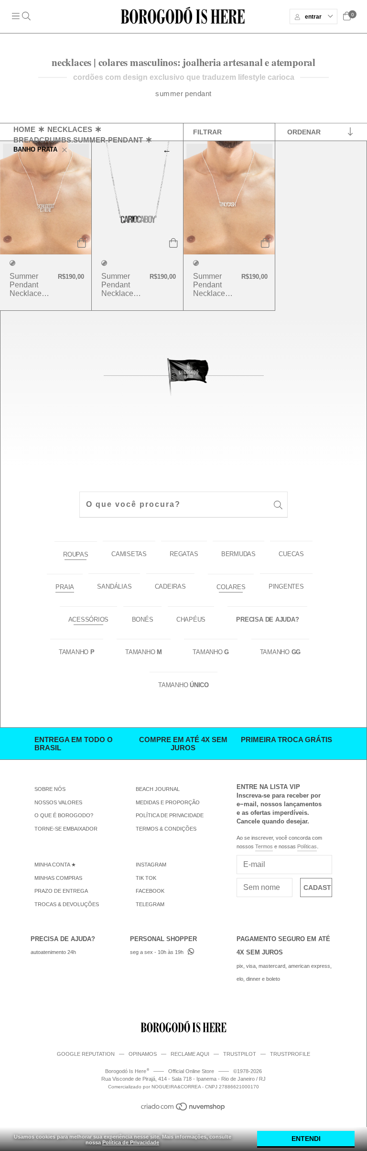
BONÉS (142, 619)
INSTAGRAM (151, 864)
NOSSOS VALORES (58, 802)
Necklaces (69, 129)
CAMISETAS (129, 554)
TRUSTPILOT (239, 1054)
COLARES (230, 587)
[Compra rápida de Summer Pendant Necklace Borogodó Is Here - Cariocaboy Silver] (173, 246)
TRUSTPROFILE (290, 1054)
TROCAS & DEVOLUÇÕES (66, 904)
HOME (24, 129)
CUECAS (291, 554)
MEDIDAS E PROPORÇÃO (168, 802)
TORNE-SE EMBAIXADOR (65, 829)
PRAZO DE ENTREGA (61, 891)
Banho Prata (35, 149)
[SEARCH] (278, 505)
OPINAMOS (143, 1054)
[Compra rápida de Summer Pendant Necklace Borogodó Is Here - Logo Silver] (82, 246)
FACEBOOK (150, 891)
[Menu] (23, 16)
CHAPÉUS (190, 619)
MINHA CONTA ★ (55, 864)
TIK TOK (146, 878)
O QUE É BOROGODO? (63, 815)
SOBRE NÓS (49, 789)
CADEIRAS (170, 586)
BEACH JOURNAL (158, 789)
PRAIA (64, 587)
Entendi (306, 1138)
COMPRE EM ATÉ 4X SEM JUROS (183, 743)
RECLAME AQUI (190, 1054)
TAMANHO (77, 652)
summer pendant (183, 93)
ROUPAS (75, 554)
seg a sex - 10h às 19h (157, 952)
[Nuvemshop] (183, 1109)
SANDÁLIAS (114, 586)
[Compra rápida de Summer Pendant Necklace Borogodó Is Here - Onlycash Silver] (265, 246)
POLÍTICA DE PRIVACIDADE (170, 815)
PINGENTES (286, 586)
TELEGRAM (150, 904)
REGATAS (184, 554)
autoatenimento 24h (53, 952)
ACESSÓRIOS (88, 619)
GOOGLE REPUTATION (86, 1054)
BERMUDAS (238, 554)
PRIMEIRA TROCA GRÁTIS (286, 739)
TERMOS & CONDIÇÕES (166, 829)
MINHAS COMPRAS (58, 878)
